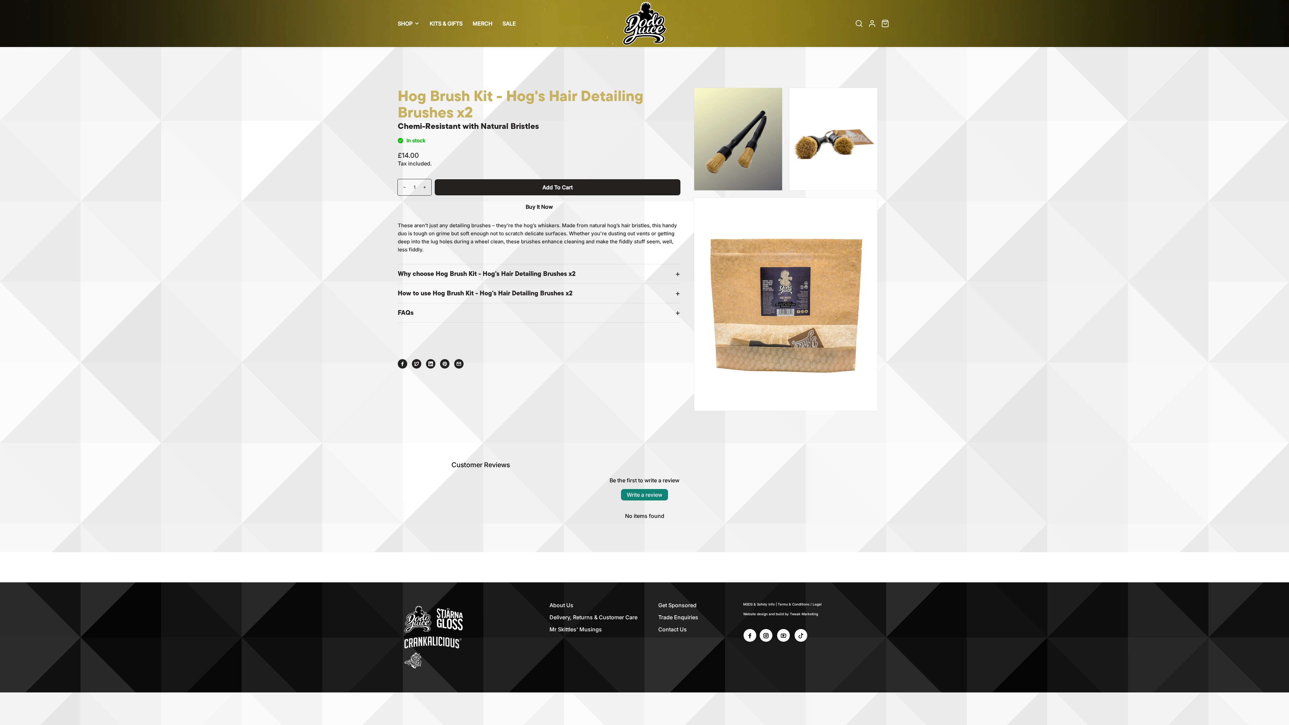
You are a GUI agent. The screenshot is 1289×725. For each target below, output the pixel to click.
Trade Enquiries (678, 617)
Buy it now (539, 206)
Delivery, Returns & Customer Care (593, 617)
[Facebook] (402, 364)
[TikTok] (801, 635)
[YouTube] (783, 635)
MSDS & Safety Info (759, 604)
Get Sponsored (677, 605)
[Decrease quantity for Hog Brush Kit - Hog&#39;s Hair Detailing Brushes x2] (402, 187)
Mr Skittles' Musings (576, 629)
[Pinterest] (444, 364)
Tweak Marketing (804, 614)
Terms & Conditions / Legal (800, 604)
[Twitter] (416, 364)
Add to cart (557, 187)
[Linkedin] (430, 364)
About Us (561, 605)
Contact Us (672, 629)
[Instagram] (766, 635)
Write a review (644, 494)
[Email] (459, 364)
